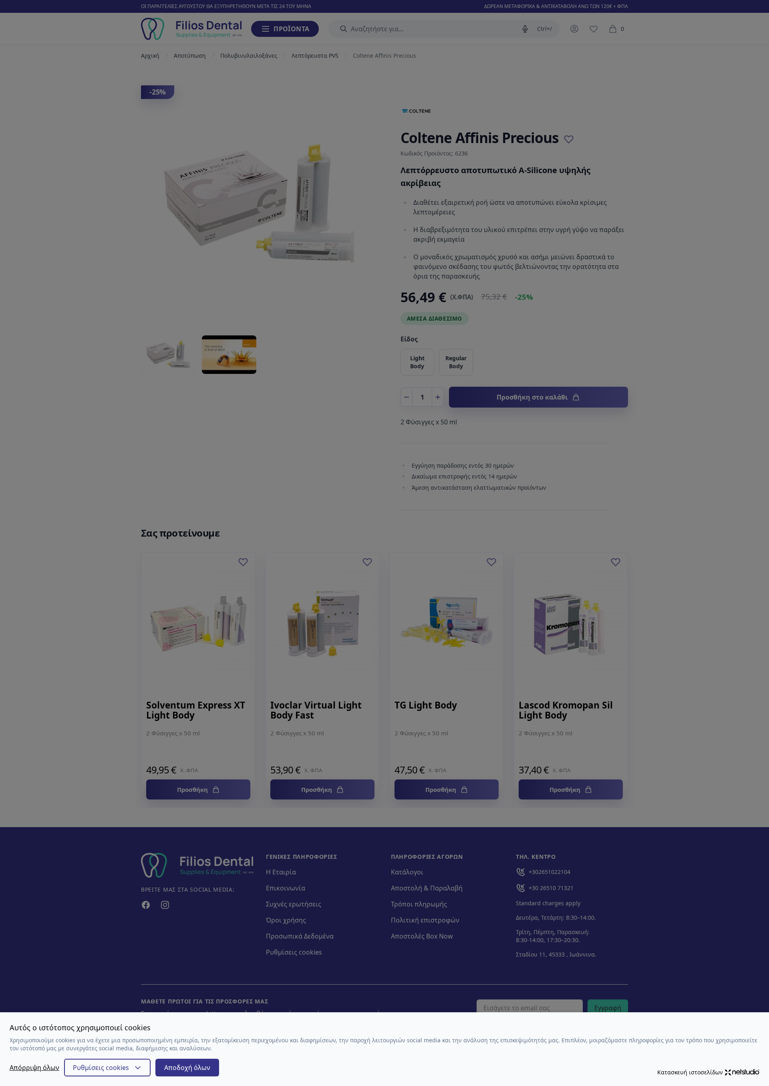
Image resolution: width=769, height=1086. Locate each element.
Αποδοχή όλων (187, 1067)
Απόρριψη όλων (34, 1067)
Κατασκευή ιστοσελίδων (690, 1072)
